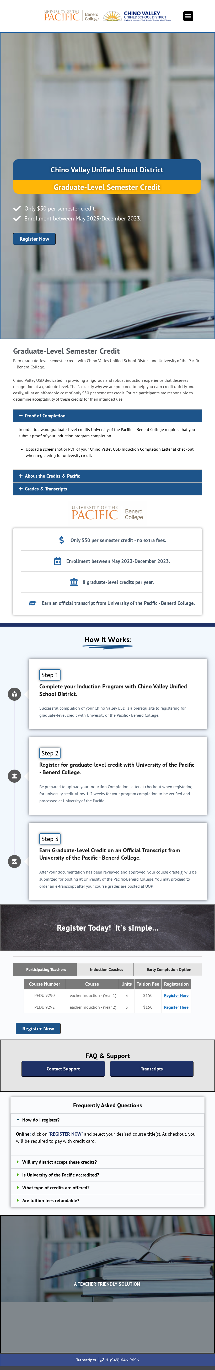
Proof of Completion (45, 416)
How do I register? (41, 1120)
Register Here (176, 995)
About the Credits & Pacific (52, 476)
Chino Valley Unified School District (107, 169)
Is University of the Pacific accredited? (60, 1175)
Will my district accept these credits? (59, 1162)
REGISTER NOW (66, 1134)
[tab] (45, 969)
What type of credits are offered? (55, 1188)
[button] (188, 16)
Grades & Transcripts (46, 489)
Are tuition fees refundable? (50, 1200)
